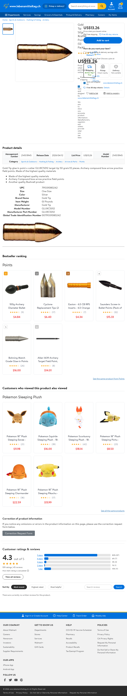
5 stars (40, 555)
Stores (37, 634)
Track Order (81, 615)
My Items (113, 14)
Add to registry (113, 93)
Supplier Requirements (13, 651)
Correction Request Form (18, 533)
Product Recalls (73, 647)
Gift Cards (39, 647)
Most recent (19, 587)
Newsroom (8, 638)
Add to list (93, 93)
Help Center (62, 615)
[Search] (102, 6)
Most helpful (55, 587)
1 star (40, 569)
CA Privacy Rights (105, 638)
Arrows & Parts (71, 161)
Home (4, 20)
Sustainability (9, 647)
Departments (14, 14)
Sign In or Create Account (36, 615)
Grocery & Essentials (53, 14)
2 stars (40, 565)
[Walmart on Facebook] (5, 680)
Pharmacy (89, 14)
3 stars (40, 562)
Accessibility (71, 642)
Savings (37, 14)
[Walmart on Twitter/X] (10, 680)
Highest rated (37, 587)
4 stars (40, 558)
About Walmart (9, 630)
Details (106, 88)
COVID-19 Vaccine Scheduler (79, 630)
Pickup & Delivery (74, 14)
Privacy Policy (103, 634)
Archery (46, 20)
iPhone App (8, 665)
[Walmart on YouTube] (16, 680)
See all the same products (113, 510)
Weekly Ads (100, 615)
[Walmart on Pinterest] (21, 680)
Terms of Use (103, 630)
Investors (7, 642)
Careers (101, 14)
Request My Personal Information (106, 644)
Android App (8, 669)
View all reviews (12, 576)
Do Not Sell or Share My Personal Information (107, 651)
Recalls (69, 638)
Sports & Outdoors (17, 20)
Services (27, 14)
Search (119, 587)
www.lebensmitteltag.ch (88, 98)
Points (82, 161)
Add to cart (103, 40)
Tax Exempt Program (75, 651)
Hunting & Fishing (33, 20)
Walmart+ (39, 642)
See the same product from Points (109, 378)
